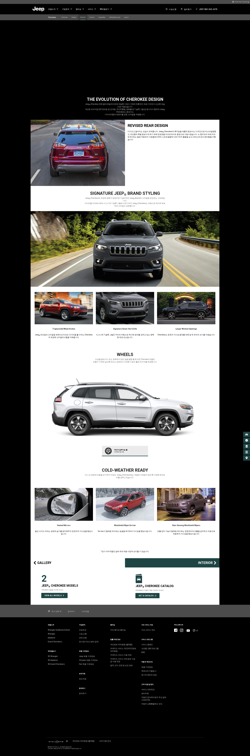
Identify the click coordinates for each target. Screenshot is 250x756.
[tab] (125, 451)
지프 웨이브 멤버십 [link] (118, 630)
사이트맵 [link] (85, 611)
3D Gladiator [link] (53, 660)
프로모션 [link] (82, 630)
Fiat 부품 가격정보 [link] (86, 664)
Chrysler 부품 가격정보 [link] (88, 660)
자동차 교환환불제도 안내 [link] (151, 704)
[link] (240, 2)
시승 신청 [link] (83, 634)
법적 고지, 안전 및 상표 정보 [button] (121, 665)
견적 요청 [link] (83, 638)
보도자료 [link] (82, 679)
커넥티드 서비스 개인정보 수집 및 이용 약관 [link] (122, 660)
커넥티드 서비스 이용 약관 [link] (121, 655)
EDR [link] (143, 652)
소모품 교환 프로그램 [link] (150, 648)
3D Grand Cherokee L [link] (56, 664)
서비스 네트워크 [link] (148, 689)
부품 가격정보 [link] (147, 667)
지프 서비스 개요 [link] (148, 630)
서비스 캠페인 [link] (147, 644)
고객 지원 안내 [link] (105, 741)
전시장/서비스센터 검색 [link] (88, 642)
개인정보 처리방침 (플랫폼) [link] (121, 644)
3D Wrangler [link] (53, 656)
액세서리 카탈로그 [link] (148, 671)
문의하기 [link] (71, 611)
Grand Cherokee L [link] (55, 642)
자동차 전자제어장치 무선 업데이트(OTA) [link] (153, 698)
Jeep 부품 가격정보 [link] (87, 656)
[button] (53, 9)
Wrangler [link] (51, 634)
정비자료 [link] (145, 693)
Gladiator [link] (51, 638)
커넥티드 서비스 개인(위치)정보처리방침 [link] (123, 649)
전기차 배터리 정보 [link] (149, 675)
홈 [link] (67, 741)
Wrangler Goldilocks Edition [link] (59, 630)
